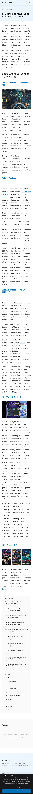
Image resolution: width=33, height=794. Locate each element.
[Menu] (29, 2)
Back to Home (8, 9)
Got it (16, 791)
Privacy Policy (16, 787)
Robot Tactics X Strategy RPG (15, 83)
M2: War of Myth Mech (13, 397)
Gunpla (22, 343)
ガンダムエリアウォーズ (12, 545)
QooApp (5, 589)
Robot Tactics (9, 178)
